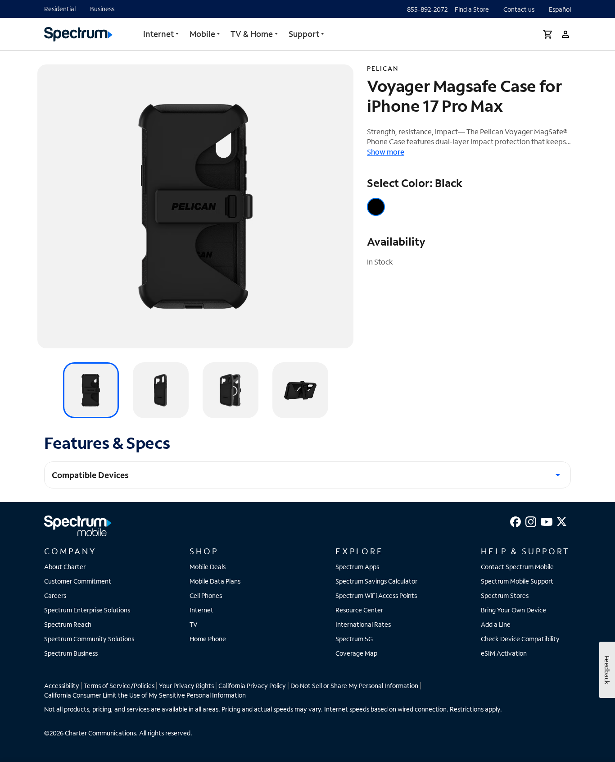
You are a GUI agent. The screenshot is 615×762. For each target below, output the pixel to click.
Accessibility (61, 685)
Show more (385, 151)
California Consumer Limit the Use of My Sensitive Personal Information (145, 695)
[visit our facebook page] (515, 520)
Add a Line (496, 624)
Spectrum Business (71, 653)
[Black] (376, 207)
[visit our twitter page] (561, 520)
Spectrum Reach (67, 624)
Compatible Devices (90, 475)
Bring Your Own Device (513, 610)
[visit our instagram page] (530, 520)
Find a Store (472, 9)
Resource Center (359, 610)
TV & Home (252, 33)
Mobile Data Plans (215, 581)
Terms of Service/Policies (119, 685)
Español (560, 9)
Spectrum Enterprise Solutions (87, 610)
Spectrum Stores (505, 595)
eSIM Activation (504, 653)
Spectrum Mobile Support (517, 581)
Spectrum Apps (357, 566)
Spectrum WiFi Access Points (376, 595)
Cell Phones (206, 595)
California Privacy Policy (252, 685)
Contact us (518, 9)
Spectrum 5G (354, 638)
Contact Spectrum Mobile (517, 566)
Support (304, 33)
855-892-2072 (427, 9)
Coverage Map (356, 653)
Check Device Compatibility (520, 638)
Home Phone (208, 638)
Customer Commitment (77, 581)
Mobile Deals (208, 566)
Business (102, 9)
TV (194, 624)
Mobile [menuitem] (202, 33)
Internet (158, 33)
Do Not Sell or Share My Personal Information (354, 685)
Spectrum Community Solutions (89, 638)
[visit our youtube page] (546, 520)
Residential (60, 9)
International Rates (363, 624)
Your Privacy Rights (186, 685)
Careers (55, 595)
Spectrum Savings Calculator (376, 581)
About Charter (65, 566)
